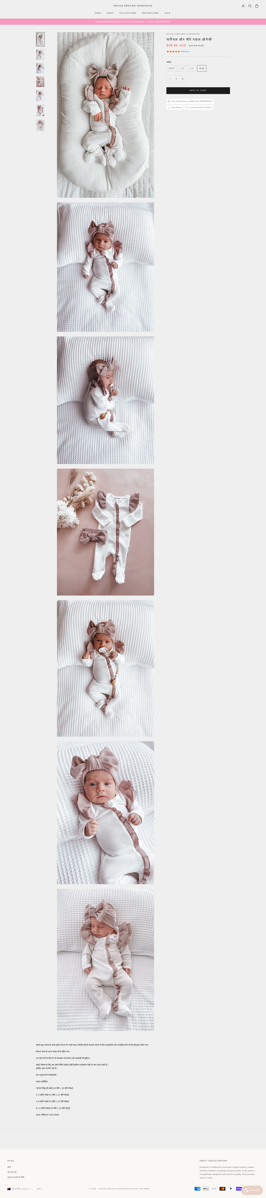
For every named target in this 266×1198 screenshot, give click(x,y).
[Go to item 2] (40, 54)
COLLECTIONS (127, 13)
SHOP (110, 13)
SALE (168, 13)
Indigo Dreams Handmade (183, 34)
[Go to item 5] (40, 96)
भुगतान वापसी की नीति (15, 1177)
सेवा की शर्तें (11, 1172)
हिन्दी (39, 1189)
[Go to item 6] (40, 110)
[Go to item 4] (40, 81)
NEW (98, 13)
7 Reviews (184, 51)
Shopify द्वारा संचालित (140, 1189)
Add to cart (198, 90)
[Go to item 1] (40, 39)
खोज (9, 1167)
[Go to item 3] (40, 68)
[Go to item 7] (40, 125)
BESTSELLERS (150, 13)
